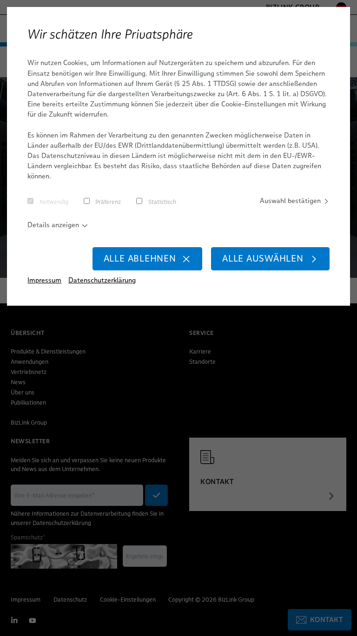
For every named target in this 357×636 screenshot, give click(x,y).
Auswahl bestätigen (290, 201)
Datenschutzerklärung (102, 280)
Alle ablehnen (140, 258)
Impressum (44, 280)
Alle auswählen (263, 258)
